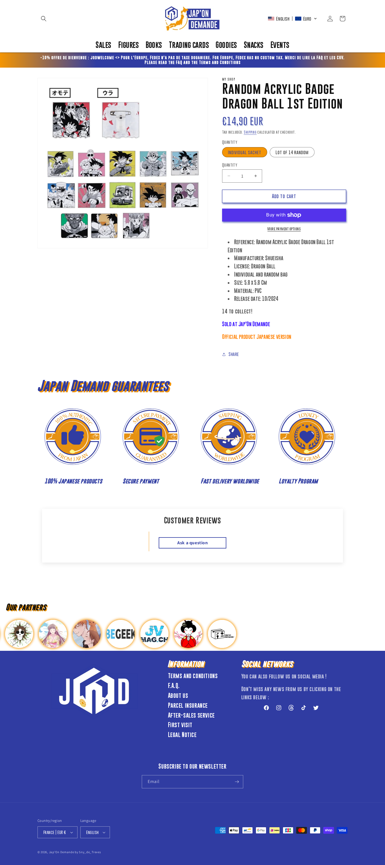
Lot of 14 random (292, 152)
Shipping (250, 132)
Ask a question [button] (192, 543)
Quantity (229, 164)
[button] (43, 18)
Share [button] (234, 354)
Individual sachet (244, 152)
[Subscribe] (237, 781)
